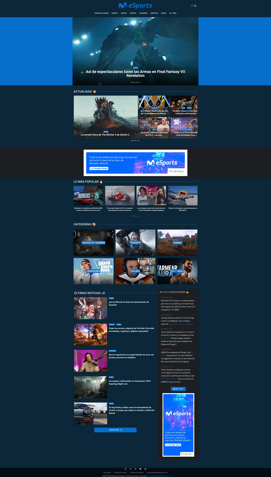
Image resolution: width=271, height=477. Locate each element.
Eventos (133, 13)
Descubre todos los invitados (181, 324)
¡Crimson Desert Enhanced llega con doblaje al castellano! (135, 75)
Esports (115, 13)
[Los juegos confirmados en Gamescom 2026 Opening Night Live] (90, 387)
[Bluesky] (145, 469)
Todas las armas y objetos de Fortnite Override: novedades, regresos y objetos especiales (131, 330)
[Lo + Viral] (177, 271)
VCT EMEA (165, 338)
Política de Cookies (120, 472)
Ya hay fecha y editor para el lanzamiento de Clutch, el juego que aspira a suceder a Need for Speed (132, 410)
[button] (76, 51)
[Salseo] (136, 271)
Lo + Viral (173, 13)
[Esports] (136, 243)
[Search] (192, 6)
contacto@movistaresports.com (157, 472)
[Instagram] (135, 469)
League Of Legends (101, 13)
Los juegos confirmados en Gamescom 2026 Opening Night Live (130, 382)
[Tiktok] (125, 469)
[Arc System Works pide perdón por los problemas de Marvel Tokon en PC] (154, 106)
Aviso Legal (107, 472)
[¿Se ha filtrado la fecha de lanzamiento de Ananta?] (90, 308)
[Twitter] (130, 469)
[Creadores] (93, 271)
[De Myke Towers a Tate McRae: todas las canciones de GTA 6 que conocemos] (186, 106)
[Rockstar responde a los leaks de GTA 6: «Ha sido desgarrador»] (154, 127)
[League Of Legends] (93, 243)
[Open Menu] (195, 6)
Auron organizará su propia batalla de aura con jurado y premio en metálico (131, 356)
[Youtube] (140, 469)
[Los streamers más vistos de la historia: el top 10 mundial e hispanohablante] (151, 195)
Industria (154, 13)
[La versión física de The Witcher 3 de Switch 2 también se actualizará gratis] (106, 117)
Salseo (163, 13)
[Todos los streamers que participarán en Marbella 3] (183, 195)
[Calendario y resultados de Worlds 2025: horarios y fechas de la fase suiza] (88, 195)
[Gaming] (177, 243)
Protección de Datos (136, 472)
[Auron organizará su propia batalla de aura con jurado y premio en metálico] (90, 361)
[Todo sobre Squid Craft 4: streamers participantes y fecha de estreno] (120, 195)
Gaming (124, 13)
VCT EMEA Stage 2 (169, 379)
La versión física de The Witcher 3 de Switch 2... (106, 134)
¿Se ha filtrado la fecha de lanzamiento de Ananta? (129, 303)
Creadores (143, 13)
